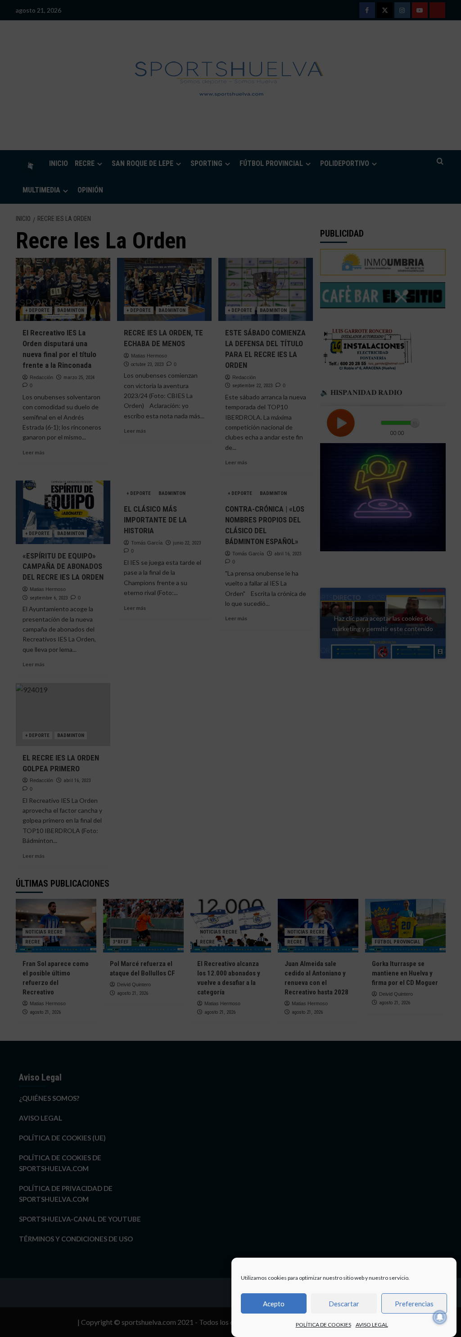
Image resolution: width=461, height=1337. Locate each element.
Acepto (274, 1304)
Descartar (344, 1304)
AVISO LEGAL (372, 1324)
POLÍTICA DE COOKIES (323, 1324)
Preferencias (414, 1304)
